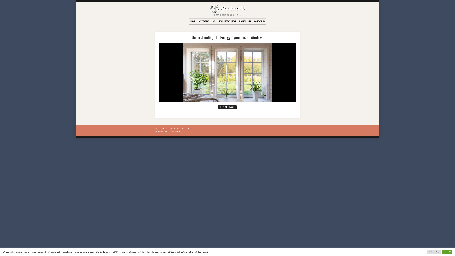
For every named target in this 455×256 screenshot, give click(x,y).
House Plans (245, 21)
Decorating (203, 21)
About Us (165, 129)
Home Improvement (227, 21)
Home (192, 21)
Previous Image (227, 107)
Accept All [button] (447, 252)
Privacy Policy (187, 129)
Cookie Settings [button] (434, 252)
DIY (213, 21)
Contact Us (259, 21)
